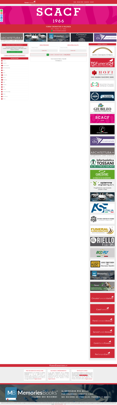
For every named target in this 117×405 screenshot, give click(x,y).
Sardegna (4, 84)
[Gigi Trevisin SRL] (102, 264)
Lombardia (5, 74)
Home (75, 2)
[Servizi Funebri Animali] (102, 331)
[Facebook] (1, 15)
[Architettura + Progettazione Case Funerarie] (82, 37)
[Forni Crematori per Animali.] (102, 320)
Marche (4, 77)
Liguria (4, 72)
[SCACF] (102, 118)
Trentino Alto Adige (6, 91)
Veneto (4, 98)
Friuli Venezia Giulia (6, 67)
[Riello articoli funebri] (102, 241)
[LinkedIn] (1, 18)
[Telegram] (1, 20)
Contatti (92, 2)
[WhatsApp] (1, 10)
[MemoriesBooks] (11, 37)
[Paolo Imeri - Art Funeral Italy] (102, 130)
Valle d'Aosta (5, 96)
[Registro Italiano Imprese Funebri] (102, 85)
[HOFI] (102, 74)
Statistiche (86, 2)
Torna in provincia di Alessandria (14, 55)
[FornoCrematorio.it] (30, 1)
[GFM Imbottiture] (58, 37)
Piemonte (5, 79)
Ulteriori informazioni (59, 404)
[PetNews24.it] (102, 286)
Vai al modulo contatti (15, 51)
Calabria (4, 60)
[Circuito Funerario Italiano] (102, 297)
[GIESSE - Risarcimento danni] (102, 174)
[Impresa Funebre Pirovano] (102, 219)
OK (65, 404)
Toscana (4, 89)
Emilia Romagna (6, 65)
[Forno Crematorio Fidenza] (102, 51)
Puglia (4, 82)
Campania (4, 63)
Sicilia (4, 86)
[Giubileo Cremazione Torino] (102, 107)
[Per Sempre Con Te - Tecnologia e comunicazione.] (102, 353)
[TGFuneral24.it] (102, 62)
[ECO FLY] (102, 253)
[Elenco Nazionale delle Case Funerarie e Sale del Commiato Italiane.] (102, 309)
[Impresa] (102, 96)
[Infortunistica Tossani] (102, 163)
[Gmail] (1, 13)
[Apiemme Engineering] (102, 185)
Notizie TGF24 (80, 2)
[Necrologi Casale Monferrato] (35, 37)
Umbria (4, 94)
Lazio (4, 70)
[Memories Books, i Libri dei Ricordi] (58, 393)
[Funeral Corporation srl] (102, 230)
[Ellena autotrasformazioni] (105, 37)
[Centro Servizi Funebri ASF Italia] (102, 208)
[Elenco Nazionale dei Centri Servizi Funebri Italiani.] (102, 342)
